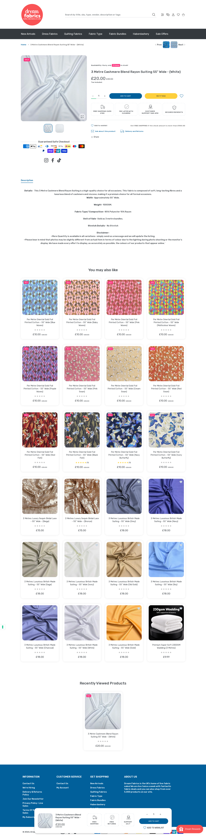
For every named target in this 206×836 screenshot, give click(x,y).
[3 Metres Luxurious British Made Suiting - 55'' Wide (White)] (82, 622)
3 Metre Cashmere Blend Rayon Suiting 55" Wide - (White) (68, 817)
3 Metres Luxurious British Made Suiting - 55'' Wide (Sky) (166, 583)
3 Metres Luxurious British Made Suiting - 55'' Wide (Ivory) (81, 583)
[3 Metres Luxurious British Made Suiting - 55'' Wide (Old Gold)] (124, 559)
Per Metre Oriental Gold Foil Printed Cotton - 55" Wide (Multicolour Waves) (166, 322)
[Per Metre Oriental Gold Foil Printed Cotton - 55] (39, 297)
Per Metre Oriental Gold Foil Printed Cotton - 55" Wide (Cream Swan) (124, 388)
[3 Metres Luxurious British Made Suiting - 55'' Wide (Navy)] (166, 496)
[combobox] (111, 14)
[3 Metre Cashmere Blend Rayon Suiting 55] (103, 711)
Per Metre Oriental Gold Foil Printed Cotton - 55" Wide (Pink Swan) (82, 388)
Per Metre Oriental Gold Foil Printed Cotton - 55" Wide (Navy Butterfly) (124, 455)
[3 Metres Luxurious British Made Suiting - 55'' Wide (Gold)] (124, 622)
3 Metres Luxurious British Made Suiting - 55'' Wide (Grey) (124, 519)
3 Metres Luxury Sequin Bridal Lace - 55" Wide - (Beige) (40, 519)
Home (23, 45)
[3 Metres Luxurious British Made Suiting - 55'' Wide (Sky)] (166, 559)
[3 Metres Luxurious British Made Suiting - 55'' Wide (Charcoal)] (39, 622)
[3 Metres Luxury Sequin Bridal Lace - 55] (39, 496)
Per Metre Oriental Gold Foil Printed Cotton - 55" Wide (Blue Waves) (40, 322)
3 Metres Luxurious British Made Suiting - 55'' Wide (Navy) (166, 519)
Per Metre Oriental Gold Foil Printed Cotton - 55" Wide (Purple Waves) (40, 388)
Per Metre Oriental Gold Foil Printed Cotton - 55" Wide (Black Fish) (82, 455)
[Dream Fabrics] (32, 15)
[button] (78, 88)
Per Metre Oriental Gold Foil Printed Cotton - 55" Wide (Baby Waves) (82, 322)
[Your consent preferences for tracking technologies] (2, 627)
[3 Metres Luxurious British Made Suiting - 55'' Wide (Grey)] (124, 496)
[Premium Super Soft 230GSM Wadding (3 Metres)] (166, 622)
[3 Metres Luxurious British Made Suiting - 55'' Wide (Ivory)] (82, 559)
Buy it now (161, 96)
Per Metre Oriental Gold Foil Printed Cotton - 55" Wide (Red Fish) (40, 455)
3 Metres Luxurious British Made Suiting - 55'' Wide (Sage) (39, 583)
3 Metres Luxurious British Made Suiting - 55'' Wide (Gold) (124, 646)
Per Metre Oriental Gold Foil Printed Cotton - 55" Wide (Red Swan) (166, 388)
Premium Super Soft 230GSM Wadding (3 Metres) (166, 646)
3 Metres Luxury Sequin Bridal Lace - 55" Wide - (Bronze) (82, 519)
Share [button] (96, 137)
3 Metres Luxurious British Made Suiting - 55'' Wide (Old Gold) (124, 583)
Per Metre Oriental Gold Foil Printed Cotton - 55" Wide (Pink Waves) (124, 322)
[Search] (154, 14)
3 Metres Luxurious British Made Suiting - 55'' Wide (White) (81, 646)
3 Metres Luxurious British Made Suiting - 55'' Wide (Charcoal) (39, 646)
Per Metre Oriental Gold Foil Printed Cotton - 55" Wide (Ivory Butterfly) (166, 455)
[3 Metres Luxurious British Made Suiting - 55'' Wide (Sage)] (39, 559)
